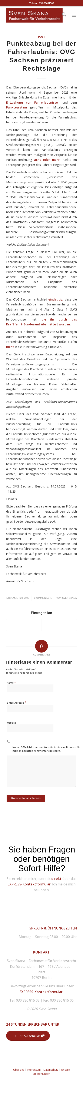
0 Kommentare (43, 598)
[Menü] (74, 15)
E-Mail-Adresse (16, 702)
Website (11, 722)
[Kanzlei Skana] (34, 15)
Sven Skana (69, 598)
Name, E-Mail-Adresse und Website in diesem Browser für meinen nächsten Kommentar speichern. (46, 748)
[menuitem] (64, 15)
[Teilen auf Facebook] (15, 625)
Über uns (18, 1070)
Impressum (34, 1070)
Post (41, 36)
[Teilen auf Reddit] (67, 625)
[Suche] (64, 15)
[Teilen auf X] (33, 625)
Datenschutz (51, 1070)
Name (11, 682)
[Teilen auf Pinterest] (50, 625)
